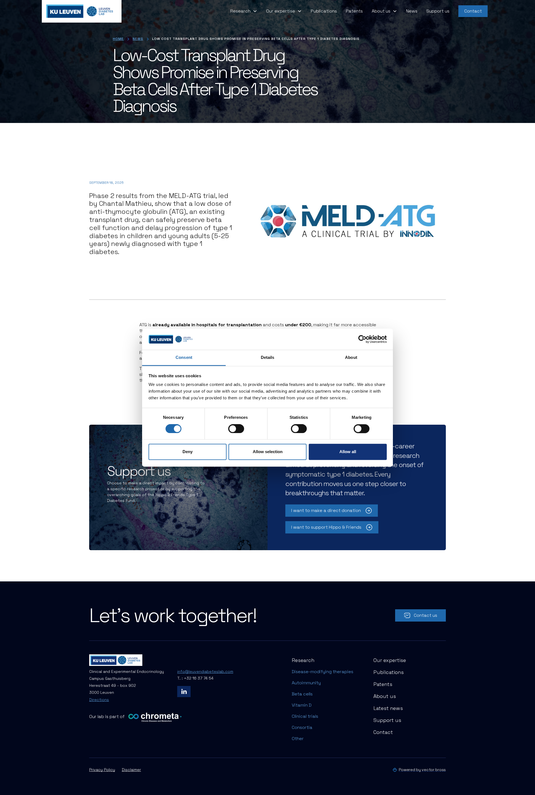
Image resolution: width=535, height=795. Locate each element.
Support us (437, 11)
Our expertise (389, 660)
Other (298, 738)
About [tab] (351, 357)
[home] (81, 11)
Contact (473, 11)
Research (303, 660)
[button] (244, 11)
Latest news (388, 708)
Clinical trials (305, 716)
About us (384, 696)
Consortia (302, 727)
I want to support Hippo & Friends (326, 527)
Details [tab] (267, 357)
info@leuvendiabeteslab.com (205, 671)
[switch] (236, 428)
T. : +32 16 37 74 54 (195, 678)
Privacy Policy (102, 769)
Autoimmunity (306, 683)
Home (118, 39)
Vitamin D (302, 705)
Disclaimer (131, 769)
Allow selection (268, 452)
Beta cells (302, 694)
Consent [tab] (184, 357)
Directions (99, 699)
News (411, 11)
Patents (354, 11)
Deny (188, 452)
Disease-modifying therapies (322, 672)
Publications (324, 11)
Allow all (347, 452)
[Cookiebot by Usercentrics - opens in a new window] (362, 339)
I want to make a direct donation (326, 510)
